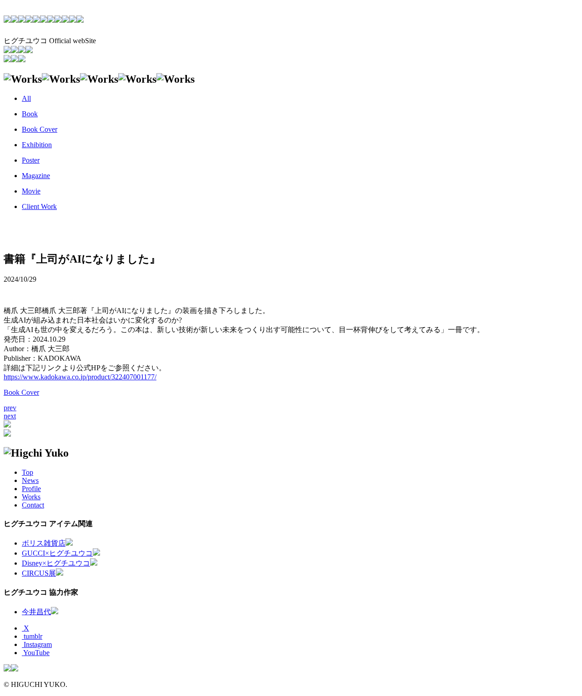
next (10, 416)
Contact (33, 505)
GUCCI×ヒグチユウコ (57, 553)
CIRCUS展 (39, 573)
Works (31, 497)
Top (27, 472)
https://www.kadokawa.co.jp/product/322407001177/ (80, 377)
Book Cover (21, 392)
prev (10, 408)
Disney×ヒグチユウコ (56, 563)
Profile (31, 488)
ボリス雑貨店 (43, 543)
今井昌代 (36, 612)
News (30, 480)
